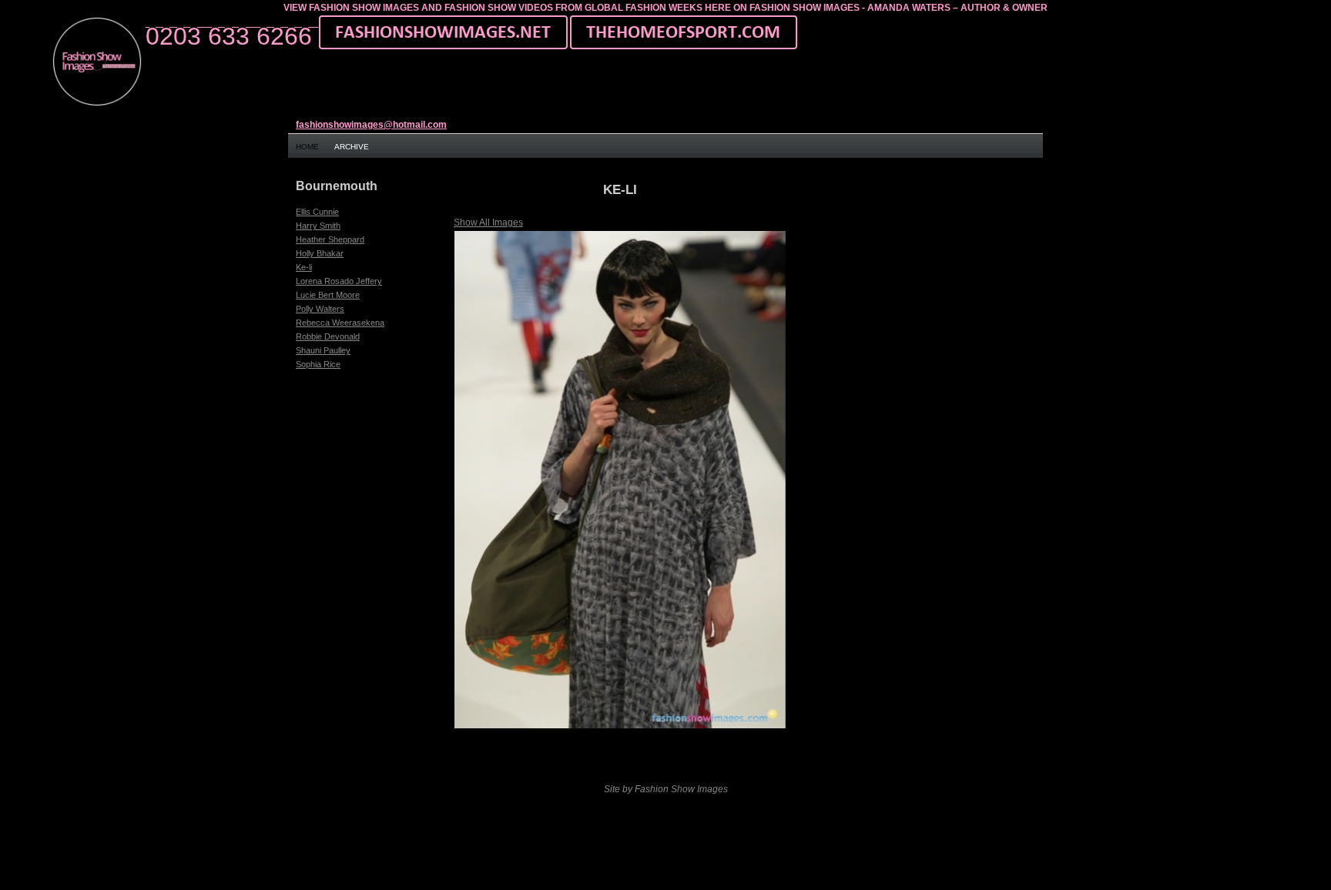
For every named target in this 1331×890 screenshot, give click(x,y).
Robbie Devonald (328, 336)
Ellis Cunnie (317, 211)
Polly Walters (320, 308)
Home (307, 146)
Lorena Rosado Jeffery (339, 281)
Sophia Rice (318, 364)
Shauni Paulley (323, 350)
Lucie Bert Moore (328, 294)
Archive (351, 146)
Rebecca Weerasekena (340, 322)
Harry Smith (318, 225)
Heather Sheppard (330, 239)
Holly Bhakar (320, 253)
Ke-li (304, 267)
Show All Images (488, 222)
